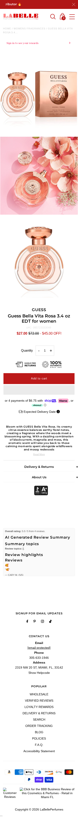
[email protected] (39, 647)
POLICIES (39, 738)
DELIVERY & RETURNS (39, 713)
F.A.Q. (39, 745)
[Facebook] (27, 622)
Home (7, 28)
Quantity (27, 350)
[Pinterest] (34, 622)
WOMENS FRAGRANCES (29, 28)
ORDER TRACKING (39, 726)
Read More (39, 454)
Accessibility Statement (39, 751)
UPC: (29, 327)
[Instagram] (42, 622)
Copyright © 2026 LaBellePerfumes (39, 809)
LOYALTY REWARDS (39, 707)
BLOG (39, 732)
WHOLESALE (39, 694)
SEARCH (39, 719)
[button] (39, 390)
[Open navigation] (72, 16)
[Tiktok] (50, 622)
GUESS (39, 309)
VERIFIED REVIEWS (39, 700)
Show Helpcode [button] (39, 672)
